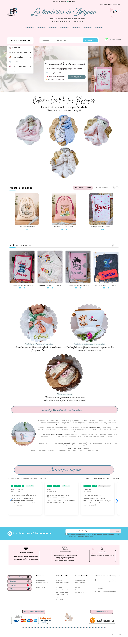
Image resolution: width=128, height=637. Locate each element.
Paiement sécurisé (62, 590)
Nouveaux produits (43, 583)
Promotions (40, 580)
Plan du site (40, 587)
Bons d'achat (80, 592)
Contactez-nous (62, 595)
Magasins (59, 599)
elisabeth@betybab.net (107, 592)
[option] (64, 69)
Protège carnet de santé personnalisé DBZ (84, 285)
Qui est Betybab (62, 592)
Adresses (78, 590)
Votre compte (81, 576)
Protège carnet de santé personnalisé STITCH (29, 285)
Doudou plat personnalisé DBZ (51, 285)
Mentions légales (62, 583)
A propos (59, 587)
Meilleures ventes (42, 585)
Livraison (59, 580)
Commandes (80, 585)
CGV (57, 585)
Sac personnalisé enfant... (27, 227)
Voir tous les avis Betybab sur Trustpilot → (103, 478)
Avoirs (77, 587)
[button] (118, 68)
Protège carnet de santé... (101, 227)
